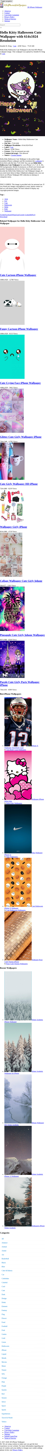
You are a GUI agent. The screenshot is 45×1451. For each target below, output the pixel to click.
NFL (3, 1374)
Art (3, 1255)
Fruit (3, 1330)
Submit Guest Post (10, 1436)
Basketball (5, 1259)
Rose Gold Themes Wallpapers (17, 964)
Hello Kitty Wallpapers (14, 803)
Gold (3, 1338)
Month (4, 1358)
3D (3, 1239)
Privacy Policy (9, 17)
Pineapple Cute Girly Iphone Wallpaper (22, 635)
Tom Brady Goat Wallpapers (16, 750)
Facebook (8, 215)
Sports (4, 1410)
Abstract (4, 1243)
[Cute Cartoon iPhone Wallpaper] (12, 270)
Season (4, 1398)
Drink (4, 1302)
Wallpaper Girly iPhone (13, 526)
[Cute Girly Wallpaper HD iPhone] (12, 479)
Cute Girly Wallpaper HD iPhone (19, 483)
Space (4, 1406)
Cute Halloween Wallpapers (16, 910)
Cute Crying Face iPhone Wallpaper (20, 382)
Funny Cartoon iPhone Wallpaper (19, 328)
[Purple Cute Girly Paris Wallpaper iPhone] (12, 677)
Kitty (6, 209)
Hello (6, 207)
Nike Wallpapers (12, 857)
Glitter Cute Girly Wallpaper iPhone (21, 436)
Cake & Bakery (7, 1271)
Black (4, 1263)
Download (3, 217)
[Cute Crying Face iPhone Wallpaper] (12, 378)
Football (4, 1326)
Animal (4, 1247)
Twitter (2, 215)
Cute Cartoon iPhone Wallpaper (18, 275)
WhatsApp (15, 215)
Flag (3, 1314)
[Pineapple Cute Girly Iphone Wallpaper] (12, 630)
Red (3, 1394)
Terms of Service (10, 19)
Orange (4, 1378)
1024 (6, 199)
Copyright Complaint (11, 15)
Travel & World (7, 1418)
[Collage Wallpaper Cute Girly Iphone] (11, 576)
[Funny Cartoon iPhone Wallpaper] (12, 324)
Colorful (4, 1282)
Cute (14, 46)
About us (7, 11)
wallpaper (38, 161)
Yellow (4, 1422)
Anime (4, 1251)
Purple (4, 1386)
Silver (4, 1402)
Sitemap (7, 21)
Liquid (4, 1354)
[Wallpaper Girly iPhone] (12, 522)
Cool (3, 1286)
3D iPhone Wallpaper (34, 7)
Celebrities (5, 1278)
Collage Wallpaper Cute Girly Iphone (21, 580)
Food (3, 1322)
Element (4, 1306)
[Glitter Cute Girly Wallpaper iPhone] (12, 432)
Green (4, 1342)
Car (3, 1274)
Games (4, 1334)
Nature (4, 1370)
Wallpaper (7, 211)
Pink (3, 1382)
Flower (4, 1318)
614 (5, 201)
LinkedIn (28, 215)
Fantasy (4, 1310)
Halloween (8, 205)
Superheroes (6, 1414)
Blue (3, 1267)
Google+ (22, 215)
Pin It (33, 215)
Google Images (16, 155)
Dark (3, 1294)
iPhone (4, 1350)
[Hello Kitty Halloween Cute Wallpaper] (22, 98)
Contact (7, 13)
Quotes (4, 1390)
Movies (4, 1362)
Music (4, 1366)
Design (4, 1298)
